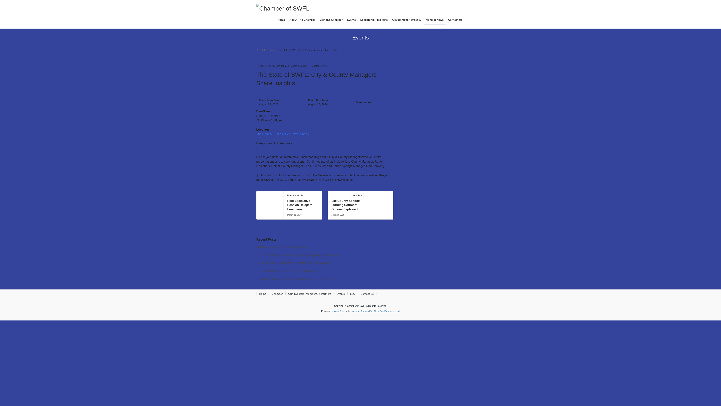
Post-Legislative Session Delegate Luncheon (299, 205)
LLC (352, 293)
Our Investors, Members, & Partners (309, 293)
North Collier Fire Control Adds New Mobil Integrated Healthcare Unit (298, 255)
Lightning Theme (359, 311)
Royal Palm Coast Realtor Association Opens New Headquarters (296, 278)
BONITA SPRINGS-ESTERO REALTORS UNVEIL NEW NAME (294, 263)
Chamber (277, 293)
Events (341, 293)
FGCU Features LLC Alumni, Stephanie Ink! (283, 247)
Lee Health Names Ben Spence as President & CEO (288, 271)
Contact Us (367, 293)
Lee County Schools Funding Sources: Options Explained (345, 205)
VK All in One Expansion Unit (385, 311)
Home (262, 293)
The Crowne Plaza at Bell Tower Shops (282, 134)
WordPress (339, 311)
